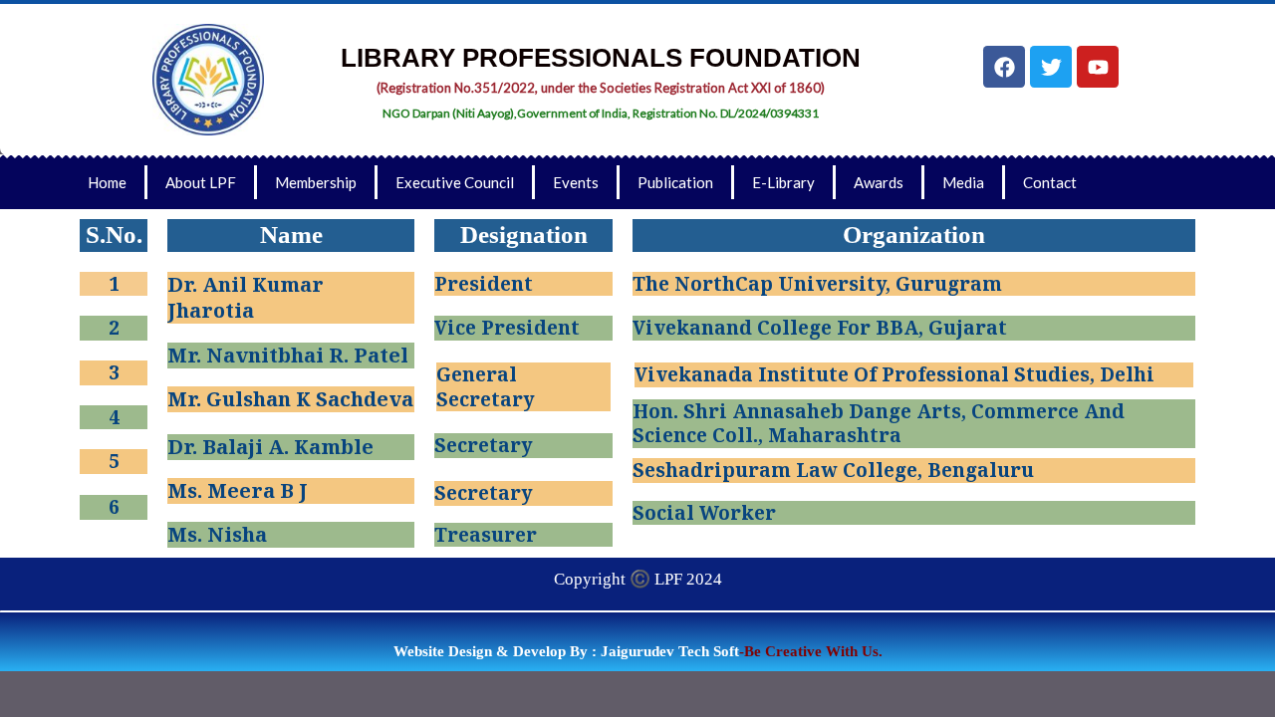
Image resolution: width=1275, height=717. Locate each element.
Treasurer (485, 535)
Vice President (507, 328)
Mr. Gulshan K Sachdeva (290, 398)
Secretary (483, 445)
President (483, 284)
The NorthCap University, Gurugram (817, 284)
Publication (675, 182)
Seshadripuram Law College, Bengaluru (833, 470)
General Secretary (485, 386)
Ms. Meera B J (237, 490)
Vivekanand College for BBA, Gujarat (820, 328)
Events (576, 182)
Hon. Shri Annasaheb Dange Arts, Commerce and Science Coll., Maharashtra (879, 423)
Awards (878, 182)
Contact (1050, 182)
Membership (316, 182)
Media (963, 182)
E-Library (783, 182)
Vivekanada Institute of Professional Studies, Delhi (894, 374)
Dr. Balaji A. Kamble (270, 446)
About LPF (200, 182)
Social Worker (704, 513)
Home (107, 182)
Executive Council (454, 182)
